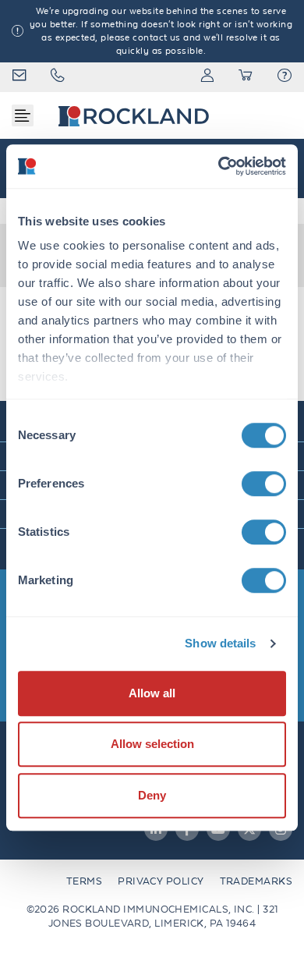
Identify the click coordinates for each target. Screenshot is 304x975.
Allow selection (152, 743)
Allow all (152, 693)
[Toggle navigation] (23, 115)
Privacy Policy (160, 881)
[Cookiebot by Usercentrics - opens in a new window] (218, 166)
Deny (152, 795)
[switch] (264, 483)
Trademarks (256, 881)
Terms (84, 881)
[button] (284, 77)
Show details (220, 643)
